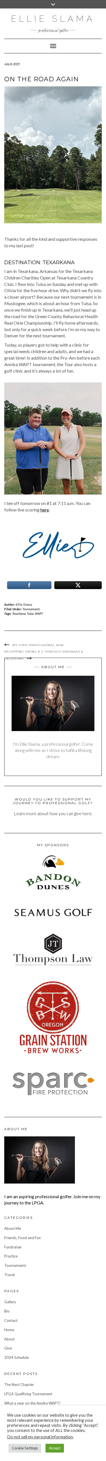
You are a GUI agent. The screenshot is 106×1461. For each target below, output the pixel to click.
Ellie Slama (53, 19)
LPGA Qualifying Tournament (28, 1394)
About (9, 1339)
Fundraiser (13, 1247)
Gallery (10, 1302)
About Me (12, 1228)
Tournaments (31, 609)
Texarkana (19, 613)
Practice (11, 1256)
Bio (7, 1311)
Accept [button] (54, 1448)
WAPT (39, 613)
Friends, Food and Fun (22, 1237)
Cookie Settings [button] (25, 1448)
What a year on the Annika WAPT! (32, 1403)
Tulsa (30, 613)
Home (9, 1329)
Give (8, 1348)
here (44, 509)
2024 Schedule (16, 1357)
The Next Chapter (19, 1384)
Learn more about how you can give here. (53, 813)
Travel (9, 1274)
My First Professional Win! (38, 645)
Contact (11, 1320)
